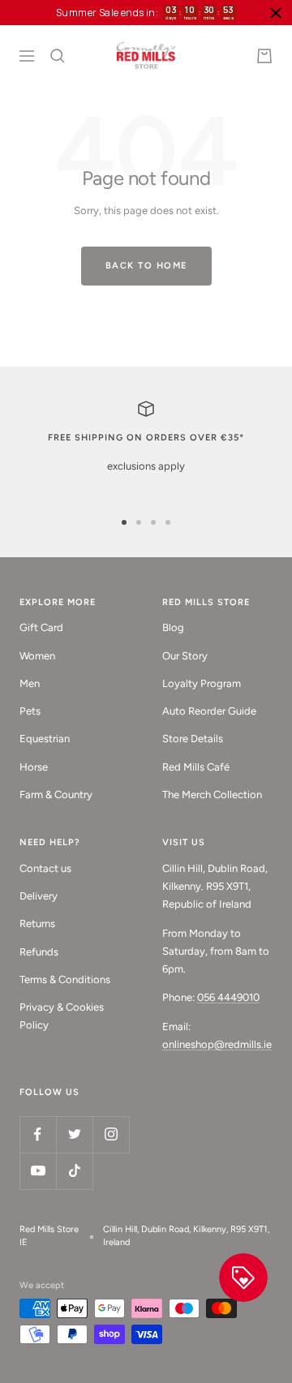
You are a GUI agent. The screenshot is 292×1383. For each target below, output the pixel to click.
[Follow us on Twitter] (74, 1134)
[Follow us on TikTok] (74, 1171)
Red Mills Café (196, 767)
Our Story (185, 656)
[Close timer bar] (275, 12)
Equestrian (44, 738)
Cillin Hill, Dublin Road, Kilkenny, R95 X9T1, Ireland (186, 1236)
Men (29, 683)
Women (37, 656)
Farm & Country (55, 794)
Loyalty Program (201, 683)
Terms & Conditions (64, 979)
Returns (37, 923)
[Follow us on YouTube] (37, 1171)
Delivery (38, 896)
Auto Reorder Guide (209, 711)
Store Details (192, 738)
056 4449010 (228, 997)
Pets (30, 711)
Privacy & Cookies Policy (61, 1016)
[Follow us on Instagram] (110, 1134)
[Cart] (264, 56)
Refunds (38, 952)
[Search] (57, 56)
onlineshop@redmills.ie (217, 1044)
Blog (173, 627)
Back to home (146, 265)
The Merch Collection (212, 794)
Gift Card (41, 627)
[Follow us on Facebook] (37, 1134)
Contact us (45, 868)
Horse (33, 767)
